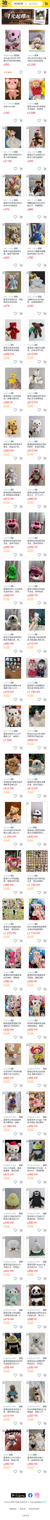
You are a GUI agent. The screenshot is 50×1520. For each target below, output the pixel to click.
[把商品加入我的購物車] (45, 72)
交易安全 (25, 1515)
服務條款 (13, 1508)
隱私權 (22, 1508)
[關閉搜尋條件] (25, 3)
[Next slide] (22, 40)
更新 (44, 1502)
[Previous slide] (4, 40)
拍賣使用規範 (33, 1508)
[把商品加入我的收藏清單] (21, 72)
